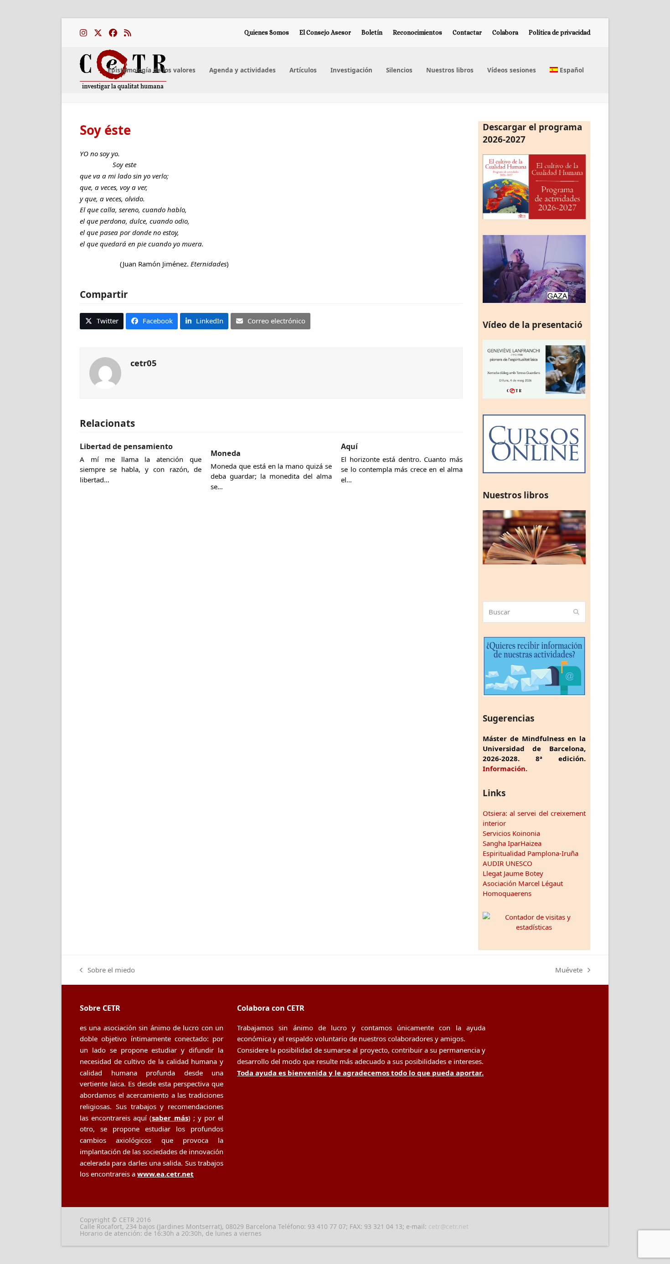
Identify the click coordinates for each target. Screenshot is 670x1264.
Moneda (226, 453)
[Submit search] (576, 612)
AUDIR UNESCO (507, 863)
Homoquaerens (507, 893)
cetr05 (143, 362)
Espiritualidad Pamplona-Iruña (530, 853)
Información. (505, 768)
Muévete (568, 970)
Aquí (349, 446)
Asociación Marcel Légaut (523, 883)
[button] (102, 321)
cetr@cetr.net (448, 1226)
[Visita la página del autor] (105, 372)
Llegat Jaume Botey (513, 873)
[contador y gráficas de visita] (534, 926)
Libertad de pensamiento (126, 446)
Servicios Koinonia (511, 833)
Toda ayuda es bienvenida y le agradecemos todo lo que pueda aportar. (360, 1072)
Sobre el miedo (107, 970)
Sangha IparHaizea (512, 843)
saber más (170, 1117)
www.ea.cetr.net (165, 1173)
